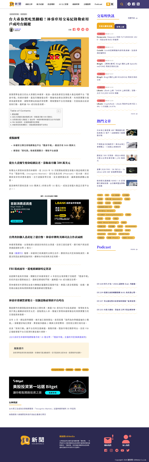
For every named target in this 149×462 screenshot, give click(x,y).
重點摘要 (15, 114)
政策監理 (24, 14)
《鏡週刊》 (18, 253)
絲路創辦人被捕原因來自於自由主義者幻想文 (27, 414)
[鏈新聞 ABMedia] (15, 5)
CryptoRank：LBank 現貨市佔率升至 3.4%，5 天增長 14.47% (117, 105)
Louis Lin (18, 29)
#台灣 (100, 218)
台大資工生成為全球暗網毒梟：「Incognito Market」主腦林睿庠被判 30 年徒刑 (42, 409)
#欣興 (108, 203)
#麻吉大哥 (118, 230)
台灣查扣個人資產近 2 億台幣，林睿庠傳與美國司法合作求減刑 (36, 119)
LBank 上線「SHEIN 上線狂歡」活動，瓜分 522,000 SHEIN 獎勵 (117, 91)
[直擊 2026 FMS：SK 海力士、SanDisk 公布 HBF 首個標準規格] (131, 173)
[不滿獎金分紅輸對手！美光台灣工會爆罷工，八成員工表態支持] (131, 148)
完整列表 (131, 18)
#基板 (127, 199)
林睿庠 (78, 370)
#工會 (108, 218)
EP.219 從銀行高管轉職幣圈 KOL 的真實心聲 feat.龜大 (117, 292)
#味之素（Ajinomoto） (114, 199)
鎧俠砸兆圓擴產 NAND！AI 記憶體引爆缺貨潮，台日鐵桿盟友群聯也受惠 (111, 183)
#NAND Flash (124, 234)
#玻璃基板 (117, 203)
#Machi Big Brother (104, 230)
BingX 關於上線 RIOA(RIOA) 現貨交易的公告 (117, 78)
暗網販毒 (69, 370)
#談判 (120, 226)
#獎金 (116, 218)
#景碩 (100, 203)
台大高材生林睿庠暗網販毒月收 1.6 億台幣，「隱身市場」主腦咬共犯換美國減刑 (48, 337)
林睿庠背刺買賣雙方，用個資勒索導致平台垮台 (30, 125)
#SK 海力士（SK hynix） (106, 211)
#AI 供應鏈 (115, 195)
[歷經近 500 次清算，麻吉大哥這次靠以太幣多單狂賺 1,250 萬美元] (131, 160)
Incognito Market (57, 370)
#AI (107, 195)
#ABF (100, 195)
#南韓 (128, 215)
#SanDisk (101, 234)
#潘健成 (101, 238)
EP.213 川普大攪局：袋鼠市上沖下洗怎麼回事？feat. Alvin (117, 309)
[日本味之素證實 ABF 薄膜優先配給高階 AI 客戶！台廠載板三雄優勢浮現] (131, 135)
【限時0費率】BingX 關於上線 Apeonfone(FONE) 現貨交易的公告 (117, 65)
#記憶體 (111, 226)
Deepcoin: (102, 37)
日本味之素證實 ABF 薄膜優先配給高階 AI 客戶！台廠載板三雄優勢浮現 (111, 133)
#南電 (100, 199)
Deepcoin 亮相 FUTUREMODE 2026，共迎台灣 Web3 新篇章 (117, 38)
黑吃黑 (85, 370)
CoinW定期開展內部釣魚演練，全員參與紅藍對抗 (117, 51)
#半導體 (125, 195)
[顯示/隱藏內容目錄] (57, 111)
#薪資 (124, 222)
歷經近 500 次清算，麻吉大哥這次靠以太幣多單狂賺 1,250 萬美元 (111, 158)
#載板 (117, 207)
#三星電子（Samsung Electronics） (110, 215)
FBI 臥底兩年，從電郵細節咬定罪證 (25, 122)
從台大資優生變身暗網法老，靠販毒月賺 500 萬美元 (32, 117)
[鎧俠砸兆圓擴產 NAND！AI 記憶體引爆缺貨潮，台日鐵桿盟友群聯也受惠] (131, 185)
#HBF (128, 230)
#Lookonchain (131, 226)
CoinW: (100, 50)
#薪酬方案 (101, 226)
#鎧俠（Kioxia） (128, 238)
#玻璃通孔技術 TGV (104, 207)
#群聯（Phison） (113, 238)
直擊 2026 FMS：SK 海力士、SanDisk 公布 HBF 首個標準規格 (111, 170)
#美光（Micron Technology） (108, 222)
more (133, 114)
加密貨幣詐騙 (14, 14)
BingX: (100, 63)
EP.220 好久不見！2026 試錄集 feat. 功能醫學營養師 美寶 (117, 284)
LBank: (100, 90)
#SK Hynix (112, 234)
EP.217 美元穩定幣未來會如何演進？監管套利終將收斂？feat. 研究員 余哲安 (117, 301)
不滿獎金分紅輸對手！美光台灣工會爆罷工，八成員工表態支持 (111, 145)
